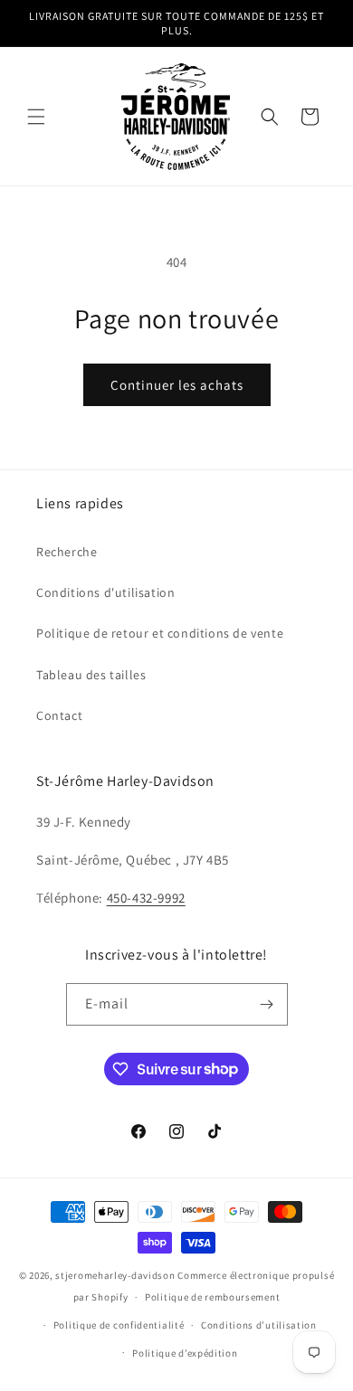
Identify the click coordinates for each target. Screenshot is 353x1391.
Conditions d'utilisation (105, 592)
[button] (36, 117)
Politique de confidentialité (119, 1325)
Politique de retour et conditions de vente (159, 633)
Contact (59, 715)
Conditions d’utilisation (259, 1325)
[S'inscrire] (267, 1004)
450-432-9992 (146, 897)
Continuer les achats (176, 384)
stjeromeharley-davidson (115, 1275)
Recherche (66, 552)
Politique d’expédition (184, 1353)
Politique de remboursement (212, 1297)
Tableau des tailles (91, 675)
